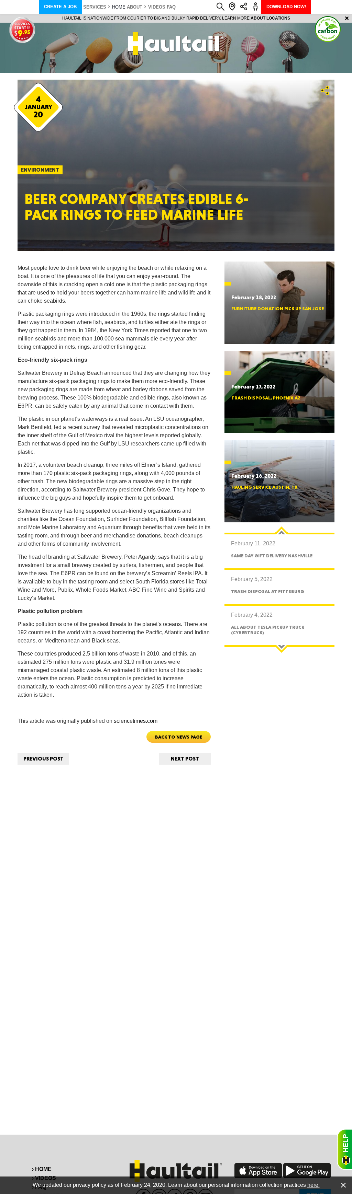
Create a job (60, 6)
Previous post (43, 758)
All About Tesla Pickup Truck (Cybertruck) (267, 629)
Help (344, 1149)
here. (313, 1185)
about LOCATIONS (270, 18)
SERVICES (94, 7)
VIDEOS (156, 7)
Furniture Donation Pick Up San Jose (277, 308)
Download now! (286, 6)
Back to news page (178, 737)
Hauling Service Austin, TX (264, 487)
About (134, 7)
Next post (185, 758)
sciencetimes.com (135, 721)
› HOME (42, 1169)
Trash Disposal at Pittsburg (267, 591)
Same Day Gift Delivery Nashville (271, 555)
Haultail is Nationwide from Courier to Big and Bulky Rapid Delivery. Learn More (176, 18)
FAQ (171, 7)
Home (118, 7)
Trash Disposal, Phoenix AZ (265, 398)
